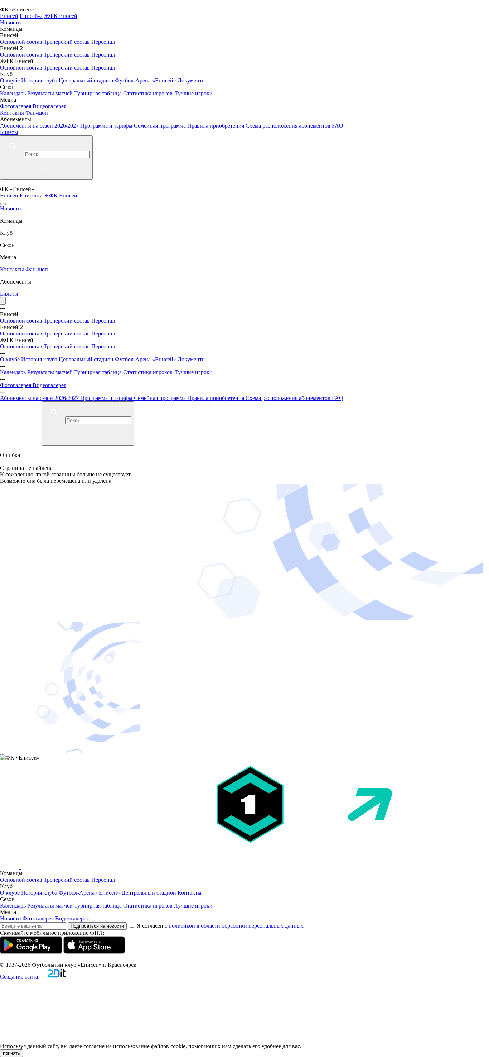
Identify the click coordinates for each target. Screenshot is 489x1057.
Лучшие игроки (193, 93)
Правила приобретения (215, 126)
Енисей (9, 16)
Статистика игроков (148, 93)
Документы (192, 80)
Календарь (13, 93)
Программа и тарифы (106, 126)
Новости (10, 22)
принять (11, 1053)
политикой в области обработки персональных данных (236, 926)
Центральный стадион (86, 80)
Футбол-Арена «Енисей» (145, 80)
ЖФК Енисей (60, 16)
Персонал (103, 42)
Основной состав (21, 42)
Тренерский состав (67, 42)
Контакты (12, 113)
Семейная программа (160, 126)
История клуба (39, 80)
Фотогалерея (15, 106)
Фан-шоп (36, 113)
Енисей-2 (31, 16)
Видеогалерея (49, 106)
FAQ (337, 126)
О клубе (10, 80)
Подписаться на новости (97, 926)
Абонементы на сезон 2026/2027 (39, 126)
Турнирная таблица (98, 93)
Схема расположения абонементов (288, 126)
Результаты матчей (50, 93)
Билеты (9, 132)
